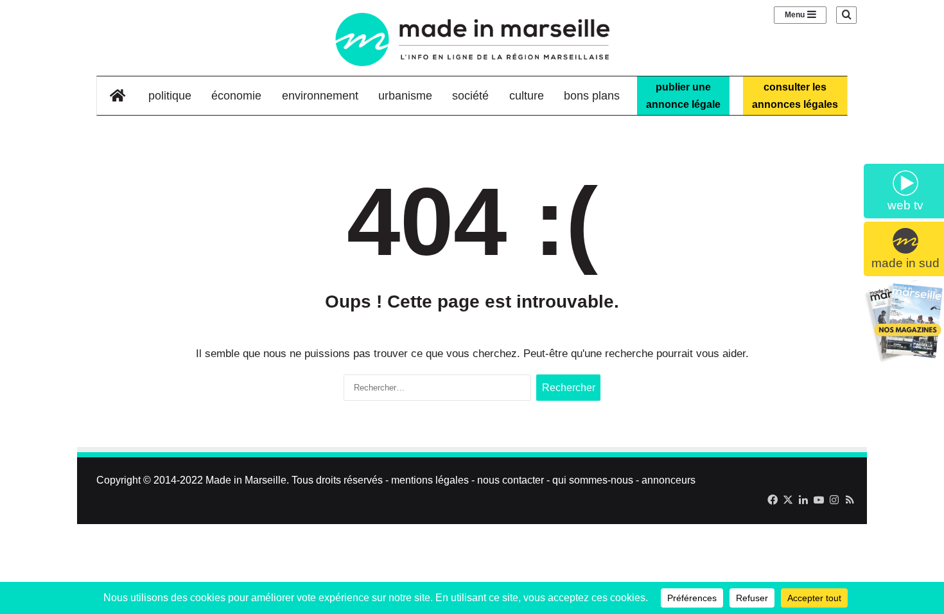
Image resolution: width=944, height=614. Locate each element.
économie (236, 95)
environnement (320, 95)
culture (526, 95)
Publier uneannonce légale (683, 96)
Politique (169, 95)
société (470, 95)
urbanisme (405, 95)
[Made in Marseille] (472, 39)
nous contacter (510, 480)
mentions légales (430, 480)
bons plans (592, 95)
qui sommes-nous (592, 480)
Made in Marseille (245, 480)
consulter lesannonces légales (795, 96)
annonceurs (668, 480)
